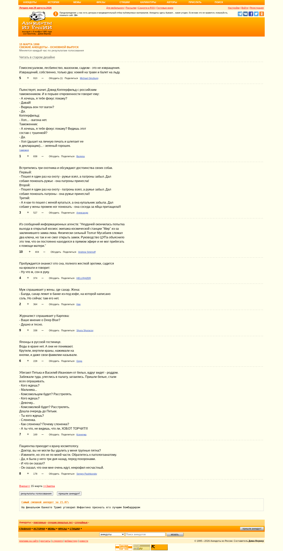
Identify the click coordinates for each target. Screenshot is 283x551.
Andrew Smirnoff (86, 252)
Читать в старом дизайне (37, 57)
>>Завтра (49, 486)
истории (39, 529)
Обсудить (54, 156)
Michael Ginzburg (89, 78)
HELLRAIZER (83, 278)
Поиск (219, 2)
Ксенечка (81, 434)
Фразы (100, 2)
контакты (45, 541)
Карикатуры (148, 2)
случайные (81, 522)
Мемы (77, 2)
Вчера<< (24, 486)
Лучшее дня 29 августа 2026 (35, 8)
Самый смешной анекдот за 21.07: (45, 502)
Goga (79, 361)
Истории (53, 2)
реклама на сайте (29, 541)
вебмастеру (71, 541)
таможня (24, 150)
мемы (51, 529)
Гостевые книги (165, 8)
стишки (75, 529)
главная (25, 529)
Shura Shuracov (84, 330)
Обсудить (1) (56, 78)
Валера (80, 156)
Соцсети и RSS (146, 8)
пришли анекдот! (252, 528)
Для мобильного (115, 8)
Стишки (125, 2)
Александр (82, 212)
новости (83, 541)
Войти (244, 8)
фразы (62, 529)
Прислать (195, 2)
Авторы (172, 2)
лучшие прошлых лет (60, 522)
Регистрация (257, 8)
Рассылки (131, 8)
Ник (78, 304)
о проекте (57, 541)
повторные (39, 522)
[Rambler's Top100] (123, 547)
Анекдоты (30, 2)
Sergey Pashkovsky (86, 474)
